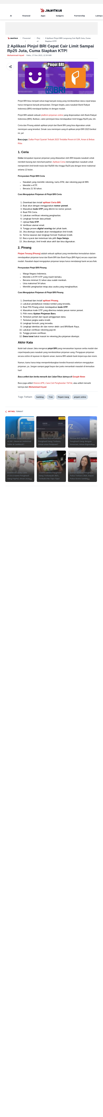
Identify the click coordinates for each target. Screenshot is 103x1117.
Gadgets (60, 16)
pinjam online (80, 397)
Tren (51, 397)
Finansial (26, 16)
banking (40, 397)
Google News (78, 377)
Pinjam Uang (63, 397)
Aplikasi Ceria (59, 162)
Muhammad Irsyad (15, 55)
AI (11, 16)
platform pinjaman (52, 115)
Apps (43, 16)
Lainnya (98, 16)
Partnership (79, 16)
